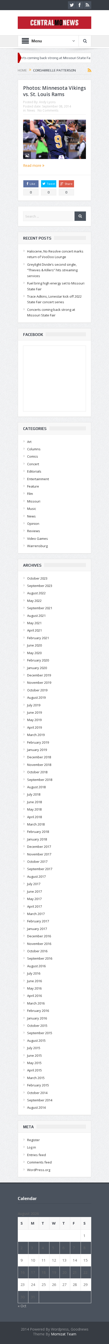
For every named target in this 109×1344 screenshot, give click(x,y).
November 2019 (39, 682)
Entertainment (38, 479)
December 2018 (39, 757)
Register (33, 1140)
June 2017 (34, 891)
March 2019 (36, 734)
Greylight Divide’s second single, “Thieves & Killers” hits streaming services (52, 270)
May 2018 (34, 809)
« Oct (22, 1305)
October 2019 (37, 690)
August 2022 (36, 593)
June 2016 (34, 981)
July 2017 (33, 884)
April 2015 (34, 1070)
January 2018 (37, 839)
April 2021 (34, 630)
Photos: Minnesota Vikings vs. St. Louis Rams (54, 91)
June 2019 (34, 712)
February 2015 (38, 1085)
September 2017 (39, 869)
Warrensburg (37, 546)
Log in (31, 1147)
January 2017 (37, 928)
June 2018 (34, 802)
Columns (34, 449)
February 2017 (38, 921)
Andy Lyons (47, 102)
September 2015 (39, 1033)
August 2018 (36, 787)
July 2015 (33, 1048)
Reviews (33, 531)
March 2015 (36, 1078)
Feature (33, 486)
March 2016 (36, 1003)
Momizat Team (63, 1334)
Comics (32, 456)
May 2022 (34, 600)
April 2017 (34, 906)
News (31, 110)
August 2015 (36, 1040)
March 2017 (36, 913)
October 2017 (37, 861)
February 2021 (38, 638)
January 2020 (37, 668)
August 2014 (36, 1107)
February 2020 (38, 660)
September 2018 (39, 779)
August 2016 (36, 966)
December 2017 (39, 846)
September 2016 (39, 958)
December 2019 (39, 675)
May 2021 (34, 623)
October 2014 (37, 1092)
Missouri (33, 501)
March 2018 (36, 824)
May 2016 (34, 988)
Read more (32, 165)
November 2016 (39, 943)
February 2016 (38, 1010)
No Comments (48, 110)
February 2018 (38, 831)
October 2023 (37, 578)
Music (31, 508)
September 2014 (39, 1100)
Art (29, 441)
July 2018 (33, 794)
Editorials (34, 471)
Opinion (33, 523)
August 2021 (36, 615)
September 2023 (39, 585)
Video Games (37, 538)
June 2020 (34, 645)
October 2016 (37, 951)
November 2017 (39, 854)
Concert (33, 464)
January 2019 (37, 749)
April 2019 (34, 727)
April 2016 (34, 995)
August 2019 (36, 697)
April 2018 (34, 817)
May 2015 (34, 1063)
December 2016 (39, 936)
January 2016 (37, 1018)
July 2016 (33, 973)
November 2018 (39, 764)
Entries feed (36, 1155)
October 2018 (37, 772)
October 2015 (37, 1025)
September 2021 (39, 608)
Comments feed (39, 1162)
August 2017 (36, 876)
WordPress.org (38, 1170)
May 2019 (34, 720)
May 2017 (34, 899)
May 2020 (34, 653)
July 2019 (33, 705)
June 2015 (34, 1055)
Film (30, 493)
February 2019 (38, 742)
